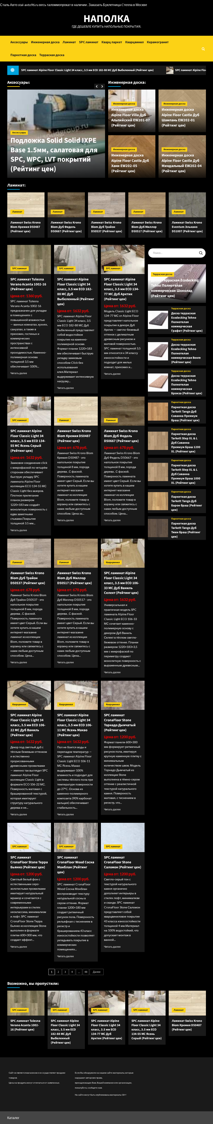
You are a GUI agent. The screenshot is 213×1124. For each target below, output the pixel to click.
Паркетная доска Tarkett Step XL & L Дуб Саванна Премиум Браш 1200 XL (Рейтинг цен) (185, 443)
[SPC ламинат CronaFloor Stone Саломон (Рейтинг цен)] (123, 837)
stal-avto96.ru (28, 5)
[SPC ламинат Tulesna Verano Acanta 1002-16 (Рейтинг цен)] (29, 259)
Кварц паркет (112, 42)
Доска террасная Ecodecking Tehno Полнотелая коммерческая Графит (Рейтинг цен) (187, 322)
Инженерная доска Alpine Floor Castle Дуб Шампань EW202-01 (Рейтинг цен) (180, 117)
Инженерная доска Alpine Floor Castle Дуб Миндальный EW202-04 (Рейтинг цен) (182, 163)
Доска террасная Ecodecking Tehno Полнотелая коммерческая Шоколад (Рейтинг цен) (175, 288)
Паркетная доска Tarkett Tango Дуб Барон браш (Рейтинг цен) (186, 503)
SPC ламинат (88, 42)
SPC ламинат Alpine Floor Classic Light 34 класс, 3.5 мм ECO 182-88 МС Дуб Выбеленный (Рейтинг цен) (75, 292)
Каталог (13, 1118)
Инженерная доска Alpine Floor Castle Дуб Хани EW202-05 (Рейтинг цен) (130, 163)
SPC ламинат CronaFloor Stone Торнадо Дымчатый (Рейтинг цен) (120, 722)
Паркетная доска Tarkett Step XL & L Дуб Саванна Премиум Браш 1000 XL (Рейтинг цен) (185, 474)
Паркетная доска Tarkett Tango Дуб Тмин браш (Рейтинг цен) (185, 530)
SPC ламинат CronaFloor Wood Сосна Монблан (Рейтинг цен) (75, 865)
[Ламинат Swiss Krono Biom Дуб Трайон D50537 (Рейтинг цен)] (106, 204)
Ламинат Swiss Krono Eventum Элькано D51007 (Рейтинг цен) (187, 226)
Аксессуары (19, 42)
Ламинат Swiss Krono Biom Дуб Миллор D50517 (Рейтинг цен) (146, 226)
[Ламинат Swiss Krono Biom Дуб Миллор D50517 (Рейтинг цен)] (147, 204)
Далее (96, 972)
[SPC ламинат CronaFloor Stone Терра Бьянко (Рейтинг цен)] (29, 837)
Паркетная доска (23, 55)
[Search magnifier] (201, 253)
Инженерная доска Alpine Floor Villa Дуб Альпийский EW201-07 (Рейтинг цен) (130, 117)
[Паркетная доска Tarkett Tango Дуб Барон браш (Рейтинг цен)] (158, 501)
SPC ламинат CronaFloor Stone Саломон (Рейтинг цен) (122, 862)
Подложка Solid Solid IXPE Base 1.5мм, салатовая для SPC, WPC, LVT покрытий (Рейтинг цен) (54, 154)
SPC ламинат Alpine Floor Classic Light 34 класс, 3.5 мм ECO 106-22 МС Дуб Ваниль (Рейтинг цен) (28, 725)
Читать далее (18, 373)
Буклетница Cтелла (118, 5)
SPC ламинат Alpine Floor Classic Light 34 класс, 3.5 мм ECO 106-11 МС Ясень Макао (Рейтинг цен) (74, 725)
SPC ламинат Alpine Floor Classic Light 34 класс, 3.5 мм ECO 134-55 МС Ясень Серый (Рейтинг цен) (28, 441)
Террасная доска (51, 55)
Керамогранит (158, 42)
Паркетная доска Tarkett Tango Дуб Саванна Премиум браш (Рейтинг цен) (185, 414)
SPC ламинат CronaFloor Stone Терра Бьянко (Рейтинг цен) (29, 862)
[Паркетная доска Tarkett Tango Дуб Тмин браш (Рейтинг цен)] (158, 528)
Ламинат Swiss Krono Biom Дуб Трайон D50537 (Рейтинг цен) (106, 226)
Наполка (106, 18)
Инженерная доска (45, 42)
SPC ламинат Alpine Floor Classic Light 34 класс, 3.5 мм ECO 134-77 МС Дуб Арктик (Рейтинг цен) (121, 289)
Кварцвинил (134, 42)
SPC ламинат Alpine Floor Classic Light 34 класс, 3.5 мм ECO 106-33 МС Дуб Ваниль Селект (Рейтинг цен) (121, 583)
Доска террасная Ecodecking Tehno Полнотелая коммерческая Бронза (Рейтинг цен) (186, 385)
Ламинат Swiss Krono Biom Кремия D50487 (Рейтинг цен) (25, 226)
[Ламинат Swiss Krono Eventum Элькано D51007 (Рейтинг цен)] (187, 204)
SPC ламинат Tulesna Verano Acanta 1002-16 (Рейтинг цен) (28, 284)
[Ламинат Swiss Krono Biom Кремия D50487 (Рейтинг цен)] (26, 204)
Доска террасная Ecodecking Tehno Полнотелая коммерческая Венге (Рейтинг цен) (186, 353)
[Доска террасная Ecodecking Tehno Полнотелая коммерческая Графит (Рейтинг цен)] (158, 320)
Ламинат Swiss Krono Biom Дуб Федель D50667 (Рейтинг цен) (66, 226)
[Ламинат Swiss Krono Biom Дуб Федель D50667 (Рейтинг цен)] (66, 204)
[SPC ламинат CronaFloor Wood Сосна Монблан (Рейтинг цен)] (76, 837)
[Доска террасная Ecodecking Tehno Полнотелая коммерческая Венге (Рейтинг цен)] (158, 351)
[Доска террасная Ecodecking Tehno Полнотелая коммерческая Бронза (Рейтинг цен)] (158, 382)
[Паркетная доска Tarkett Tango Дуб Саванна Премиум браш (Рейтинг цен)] (158, 412)
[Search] (203, 48)
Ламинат (69, 42)
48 (85, 972)
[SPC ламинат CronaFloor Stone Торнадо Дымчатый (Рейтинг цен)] (123, 695)
